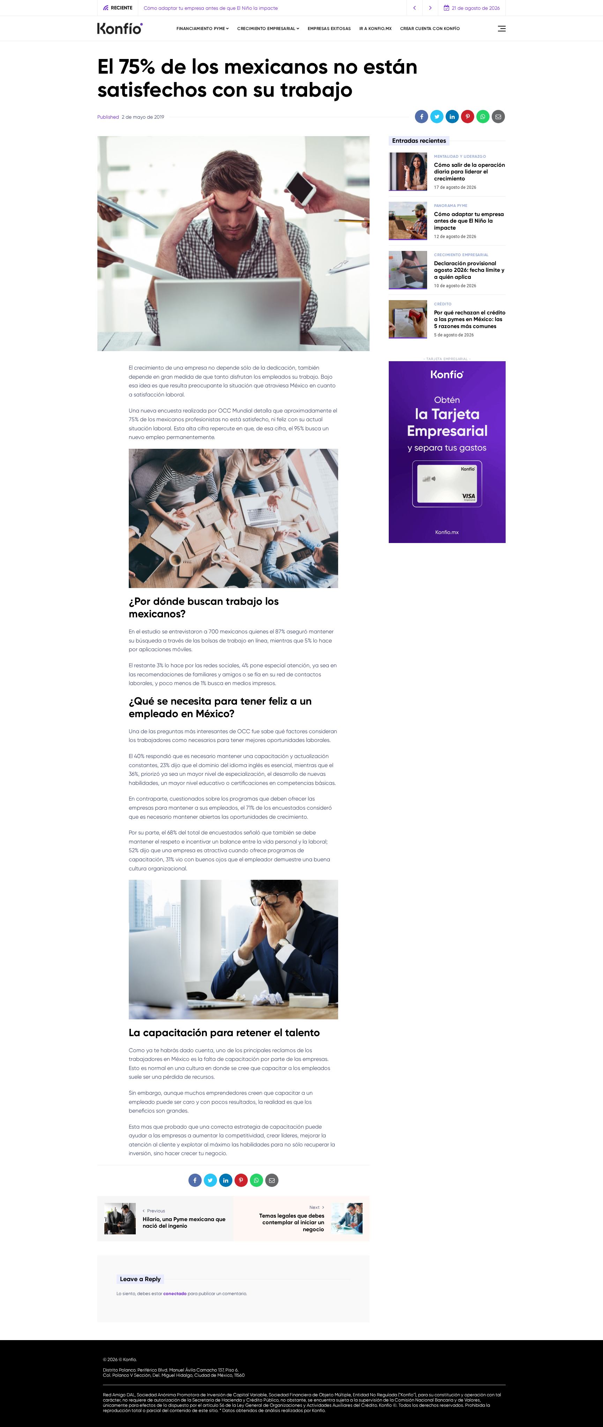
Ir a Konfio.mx (375, 28)
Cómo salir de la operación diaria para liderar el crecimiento (469, 171)
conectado (175, 1293)
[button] (415, 8)
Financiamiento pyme (201, 28)
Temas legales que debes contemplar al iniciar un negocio (291, 1222)
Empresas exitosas (329, 28)
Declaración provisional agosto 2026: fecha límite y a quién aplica (219, 8)
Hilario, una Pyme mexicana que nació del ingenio (184, 1222)
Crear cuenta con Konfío (430, 28)
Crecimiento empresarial (266, 28)
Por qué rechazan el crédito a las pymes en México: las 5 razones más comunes (470, 319)
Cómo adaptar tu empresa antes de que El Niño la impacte (469, 221)
